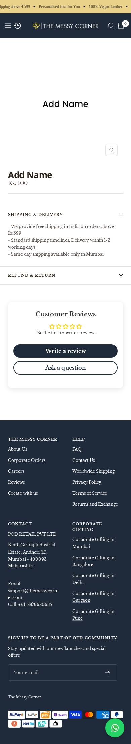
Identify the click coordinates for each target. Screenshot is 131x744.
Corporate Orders (26, 460)
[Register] (108, 672)
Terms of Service (89, 493)
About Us (17, 449)
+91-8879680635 (35, 604)
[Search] (111, 26)
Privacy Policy (86, 482)
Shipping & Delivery (35, 214)
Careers (16, 471)
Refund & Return (31, 275)
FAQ (76, 449)
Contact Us (83, 460)
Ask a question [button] (65, 367)
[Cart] (121, 26)
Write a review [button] (65, 351)
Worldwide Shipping (93, 471)
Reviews (16, 482)
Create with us (23, 493)
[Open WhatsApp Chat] (114, 727)
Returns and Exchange (95, 504)
